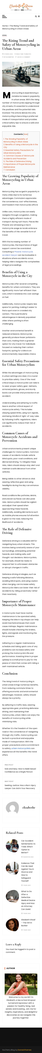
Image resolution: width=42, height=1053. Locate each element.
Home (5, 25)
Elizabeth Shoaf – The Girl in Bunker (28, 922)
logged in (22, 949)
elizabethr (10, 57)
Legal (4, 35)
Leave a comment (23, 57)
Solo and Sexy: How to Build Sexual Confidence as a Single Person (20, 770)
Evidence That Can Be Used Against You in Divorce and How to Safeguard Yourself (27, 872)
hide (26, 134)
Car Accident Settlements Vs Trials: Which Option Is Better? (28, 846)
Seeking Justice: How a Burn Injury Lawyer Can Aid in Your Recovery (20, 787)
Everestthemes (24, 1050)
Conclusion (9, 170)
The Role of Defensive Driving (18, 161)
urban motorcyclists (20, 748)
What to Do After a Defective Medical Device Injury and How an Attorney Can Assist (28, 900)
